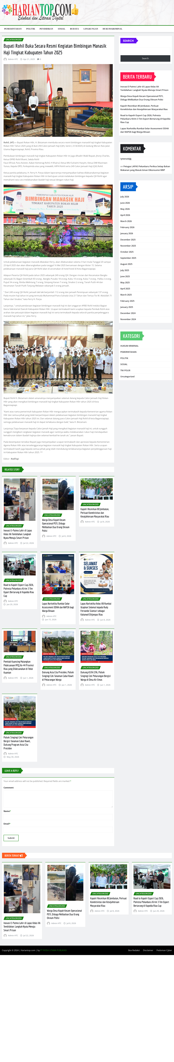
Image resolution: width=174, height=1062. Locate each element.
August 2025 (126, 264)
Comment (9, 787)
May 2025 (125, 282)
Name (7, 811)
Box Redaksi (134, 950)
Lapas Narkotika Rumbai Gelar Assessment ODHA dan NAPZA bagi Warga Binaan (58, 607)
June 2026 (125, 202)
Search (128, 40)
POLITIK (30, 29)
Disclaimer (148, 950)
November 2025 (128, 245)
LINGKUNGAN (91, 29)
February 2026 (127, 227)
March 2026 (126, 221)
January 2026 (126, 233)
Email (7, 823)
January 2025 (126, 307)
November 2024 (128, 319)
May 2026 (125, 209)
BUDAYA (74, 29)
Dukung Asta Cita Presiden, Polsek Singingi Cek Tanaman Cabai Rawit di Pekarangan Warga (58, 676)
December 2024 (128, 313)
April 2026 (125, 215)
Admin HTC (13, 59)
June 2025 (125, 276)
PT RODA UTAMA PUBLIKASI (53, 950)
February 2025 (127, 301)
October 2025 (126, 251)
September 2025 (128, 258)
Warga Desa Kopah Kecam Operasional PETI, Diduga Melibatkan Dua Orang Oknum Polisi (64, 914)
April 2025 (125, 288)
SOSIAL (61, 29)
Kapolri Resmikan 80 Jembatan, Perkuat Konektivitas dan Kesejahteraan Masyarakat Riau (95, 512)
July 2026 (124, 196)
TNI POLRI (125, 370)
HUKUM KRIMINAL (112, 29)
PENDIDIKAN (46, 29)
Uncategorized (127, 376)
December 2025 (128, 239)
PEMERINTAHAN (13, 29)
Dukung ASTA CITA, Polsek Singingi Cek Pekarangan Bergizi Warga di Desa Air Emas (96, 676)
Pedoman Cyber (164, 950)
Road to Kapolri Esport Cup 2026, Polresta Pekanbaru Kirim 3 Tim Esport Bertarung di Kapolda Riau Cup (145, 119)
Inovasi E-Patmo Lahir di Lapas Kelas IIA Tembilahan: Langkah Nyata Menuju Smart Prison (18, 534)
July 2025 (124, 270)
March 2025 (126, 294)
